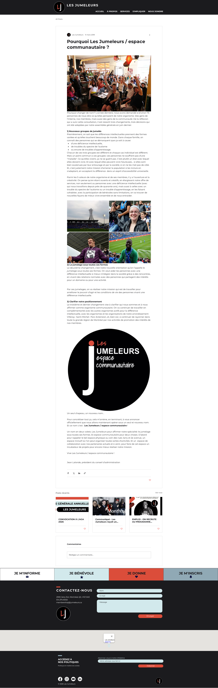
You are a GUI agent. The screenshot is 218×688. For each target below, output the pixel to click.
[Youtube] (73, 679)
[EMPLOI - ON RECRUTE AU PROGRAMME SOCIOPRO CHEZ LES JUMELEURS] (145, 506)
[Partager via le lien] (85, 473)
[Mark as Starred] (82, 577)
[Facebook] (60, 679)
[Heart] (136, 577)
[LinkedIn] (80, 679)
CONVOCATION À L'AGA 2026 (71, 520)
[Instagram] (67, 679)
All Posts (59, 19)
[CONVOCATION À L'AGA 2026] (72, 506)
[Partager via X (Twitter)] (74, 473)
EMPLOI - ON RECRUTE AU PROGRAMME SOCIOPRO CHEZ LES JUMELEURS (144, 520)
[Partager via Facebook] (68, 473)
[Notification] (191, 576)
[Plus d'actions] (149, 34)
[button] (112, 10)
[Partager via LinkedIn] (79, 473)
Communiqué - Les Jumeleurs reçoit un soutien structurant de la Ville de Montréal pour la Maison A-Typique (108, 520)
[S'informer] (27, 577)
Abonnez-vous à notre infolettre (111, 658)
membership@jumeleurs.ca (69, 602)
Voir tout (158, 493)
